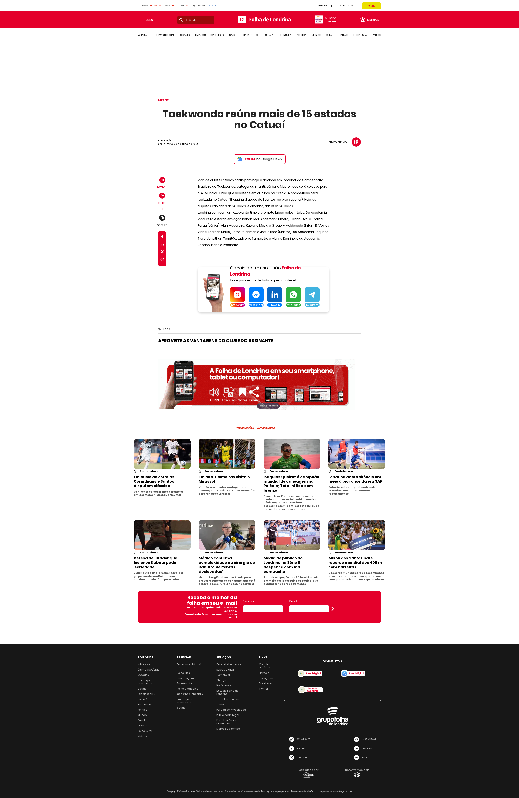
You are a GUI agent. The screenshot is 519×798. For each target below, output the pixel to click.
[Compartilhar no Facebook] (162, 237)
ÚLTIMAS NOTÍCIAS (164, 35)
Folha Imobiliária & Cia (189, 666)
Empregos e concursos (145, 681)
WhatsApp (145, 664)
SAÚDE (232, 35)
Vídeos (142, 736)
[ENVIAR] (333, 609)
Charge (221, 680)
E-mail (293, 601)
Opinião (143, 725)
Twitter (263, 688)
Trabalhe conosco (228, 699)
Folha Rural (145, 731)
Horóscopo (223, 685)
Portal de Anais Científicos (226, 722)
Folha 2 (142, 699)
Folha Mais (184, 673)
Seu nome (248, 601)
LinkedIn (264, 673)
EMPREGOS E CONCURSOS (209, 35)
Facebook (265, 683)
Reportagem (185, 678)
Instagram (266, 678)
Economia (144, 704)
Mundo (142, 715)
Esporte (163, 99)
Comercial (223, 675)
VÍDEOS (377, 35)
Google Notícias (264, 666)
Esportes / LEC (146, 694)
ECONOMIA (285, 35)
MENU (149, 20)
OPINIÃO (343, 35)
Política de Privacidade (231, 709)
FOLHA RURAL (360, 35)
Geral (141, 720)
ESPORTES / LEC (250, 35)
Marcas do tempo (228, 729)
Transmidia (184, 683)
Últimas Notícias (148, 669)
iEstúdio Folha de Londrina (227, 692)
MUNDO (316, 35)
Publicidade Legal (227, 715)
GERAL (329, 35)
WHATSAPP (143, 35)
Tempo (221, 704)
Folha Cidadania (187, 688)
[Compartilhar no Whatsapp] (162, 260)
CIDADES (185, 35)
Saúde (142, 688)
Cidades (143, 675)
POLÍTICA (301, 35)
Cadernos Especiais (190, 694)
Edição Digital (225, 669)
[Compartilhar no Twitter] (162, 252)
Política (142, 709)
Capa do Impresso (228, 664)
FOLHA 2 (268, 35)
